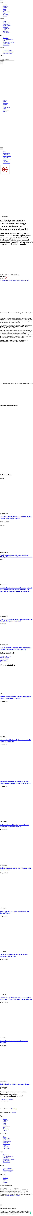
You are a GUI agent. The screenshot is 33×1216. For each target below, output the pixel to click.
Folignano (5, 27)
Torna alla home (4, 662)
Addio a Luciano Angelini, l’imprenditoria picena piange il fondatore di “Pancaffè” (15, 697)
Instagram (5, 1182)
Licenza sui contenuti (8, 39)
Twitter (5, 1179)
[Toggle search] (1, 148)
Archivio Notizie (4, 659)
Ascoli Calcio (6, 11)
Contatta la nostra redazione (6, 1099)
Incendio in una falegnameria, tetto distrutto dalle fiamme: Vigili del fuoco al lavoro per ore (15, 648)
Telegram (13, 1112)
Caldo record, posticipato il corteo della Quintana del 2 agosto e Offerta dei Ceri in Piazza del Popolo (16, 998)
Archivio (5, 16)
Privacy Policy (6, 43)
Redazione (5, 38)
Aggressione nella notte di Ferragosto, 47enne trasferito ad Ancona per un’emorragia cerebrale (15, 782)
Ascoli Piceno (3, 660)
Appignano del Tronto (5, 656)
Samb (4, 13)
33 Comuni (6, 14)
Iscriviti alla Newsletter (8, 42)
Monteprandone (7, 25)
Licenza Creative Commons (13, 1195)
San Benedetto (6, 22)
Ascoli (4, 21)
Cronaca (5, 4)
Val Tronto (5, 31)
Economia (5, 6)
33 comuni (5, 110)
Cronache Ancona (7, 53)
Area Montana (6, 32)
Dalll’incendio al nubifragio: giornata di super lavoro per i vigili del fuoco (14, 825)
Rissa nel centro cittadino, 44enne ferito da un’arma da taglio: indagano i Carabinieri (16, 620)
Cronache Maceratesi (8, 51)
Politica (5, 7)
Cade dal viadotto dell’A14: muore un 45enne (15, 1084)
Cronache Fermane (7, 50)
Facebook (5, 1178)
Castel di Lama (6, 28)
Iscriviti (16, 1188)
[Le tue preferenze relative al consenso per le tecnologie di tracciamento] (30, 1213)
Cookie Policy (6, 45)
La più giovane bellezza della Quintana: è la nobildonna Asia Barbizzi (14, 955)
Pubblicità (5, 40)
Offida (4, 29)
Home (1, 0)
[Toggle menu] (1, 63)
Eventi (4, 10)
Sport (4, 9)
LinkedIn (5, 1180)
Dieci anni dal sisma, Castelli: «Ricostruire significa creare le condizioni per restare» (16, 517)
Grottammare (6, 24)
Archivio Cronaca (4, 657)
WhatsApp (14, 1108)
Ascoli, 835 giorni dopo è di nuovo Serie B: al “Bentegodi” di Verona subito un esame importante (16, 556)
